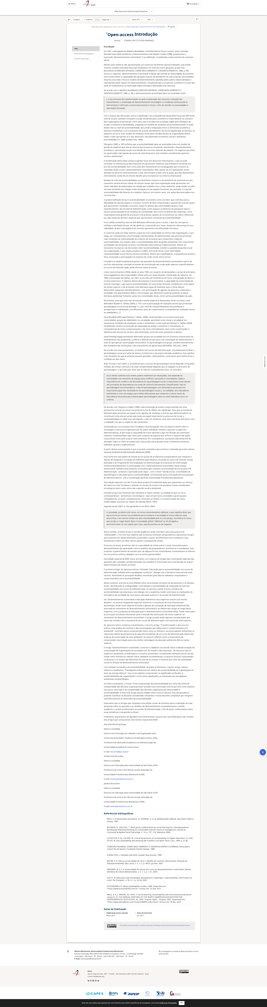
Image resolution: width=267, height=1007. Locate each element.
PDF (149, 19)
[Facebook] (96, 981)
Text (76, 49)
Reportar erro (264, 361)
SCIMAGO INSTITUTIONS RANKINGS (139, 40)
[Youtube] (98, 981)
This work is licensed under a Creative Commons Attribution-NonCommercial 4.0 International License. (154, 925)
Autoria (117, 40)
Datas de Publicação (81, 59)
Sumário (76, 19)
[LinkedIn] (93, 981)
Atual (97, 19)
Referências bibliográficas (84, 54)
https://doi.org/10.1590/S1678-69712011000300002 (145, 27)
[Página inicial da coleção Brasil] (76, 976)
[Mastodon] (91, 981)
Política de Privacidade (168, 1003)
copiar (171, 26)
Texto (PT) (136, 19)
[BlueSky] (88, 981)
